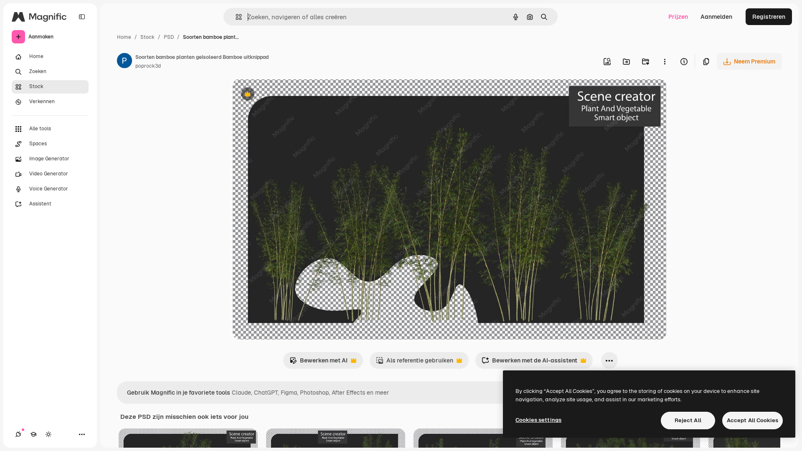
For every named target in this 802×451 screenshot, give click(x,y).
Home (124, 37)
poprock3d (148, 66)
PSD (169, 37)
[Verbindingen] (18, 434)
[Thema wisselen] (48, 434)
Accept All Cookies (752, 420)
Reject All (688, 420)
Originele (287, 95)
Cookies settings (538, 419)
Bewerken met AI (318, 363)
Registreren (768, 16)
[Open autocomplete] (235, 17)
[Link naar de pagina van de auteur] (124, 62)
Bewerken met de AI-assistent (529, 363)
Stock (147, 37)
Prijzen (678, 16)
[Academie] (33, 434)
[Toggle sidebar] (82, 16)
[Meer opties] (664, 61)
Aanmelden (716, 16)
